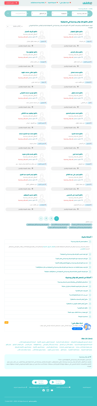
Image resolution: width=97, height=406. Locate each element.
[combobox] (79, 13)
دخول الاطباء (10, 3)
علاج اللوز (8, 345)
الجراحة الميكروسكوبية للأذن (27, 342)
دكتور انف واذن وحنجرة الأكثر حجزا (60, 225)
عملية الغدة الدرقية (86, 350)
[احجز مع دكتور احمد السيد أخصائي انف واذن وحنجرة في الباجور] (87, 137)
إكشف (90, 9)
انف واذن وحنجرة (83, 9)
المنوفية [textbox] (63, 14)
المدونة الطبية (52, 3)
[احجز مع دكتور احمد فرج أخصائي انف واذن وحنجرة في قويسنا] (87, 157)
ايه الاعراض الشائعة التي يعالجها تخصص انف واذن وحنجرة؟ (73, 282)
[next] (41, 218)
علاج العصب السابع (18, 345)
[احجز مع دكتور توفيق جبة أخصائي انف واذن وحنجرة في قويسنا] (42, 55)
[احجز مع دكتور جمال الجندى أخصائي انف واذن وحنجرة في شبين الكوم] (87, 55)
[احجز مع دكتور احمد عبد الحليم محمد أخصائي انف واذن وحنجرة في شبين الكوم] (42, 137)
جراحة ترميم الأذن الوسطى (50, 345)
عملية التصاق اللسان (52, 347)
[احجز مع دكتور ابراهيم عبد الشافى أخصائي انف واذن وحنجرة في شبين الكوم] (42, 116)
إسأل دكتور (76, 329)
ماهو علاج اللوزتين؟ (82, 308)
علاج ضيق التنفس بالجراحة (66, 347)
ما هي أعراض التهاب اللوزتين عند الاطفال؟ (77, 304)
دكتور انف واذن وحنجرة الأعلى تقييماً (81, 225)
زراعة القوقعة (37, 345)
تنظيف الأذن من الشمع (66, 345)
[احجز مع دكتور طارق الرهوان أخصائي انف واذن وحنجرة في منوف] (87, 35)
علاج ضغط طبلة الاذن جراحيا (84, 347)
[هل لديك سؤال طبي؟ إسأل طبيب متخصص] (87, 326)
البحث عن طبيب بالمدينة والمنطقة (38, 387)
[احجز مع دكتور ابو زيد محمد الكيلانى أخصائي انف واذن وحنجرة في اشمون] (42, 96)
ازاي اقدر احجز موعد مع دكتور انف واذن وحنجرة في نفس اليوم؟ (72, 259)
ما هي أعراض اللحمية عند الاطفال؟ (79, 299)
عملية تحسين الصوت (53, 350)
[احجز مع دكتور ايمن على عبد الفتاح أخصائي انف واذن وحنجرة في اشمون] (87, 178)
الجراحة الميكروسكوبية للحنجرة (83, 345)
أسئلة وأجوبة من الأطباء (62, 387)
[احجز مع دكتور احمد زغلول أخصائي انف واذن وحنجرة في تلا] (87, 96)
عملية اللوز (64, 350)
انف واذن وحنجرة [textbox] (82, 14)
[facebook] (44, 390)
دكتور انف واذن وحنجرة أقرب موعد (57, 228)
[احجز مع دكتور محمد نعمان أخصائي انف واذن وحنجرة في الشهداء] (87, 76)
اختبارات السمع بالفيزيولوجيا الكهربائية (81, 342)
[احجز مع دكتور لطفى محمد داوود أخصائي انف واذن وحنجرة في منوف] (42, 76)
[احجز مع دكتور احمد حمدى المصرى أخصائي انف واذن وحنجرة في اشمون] (87, 116)
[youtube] (53, 390)
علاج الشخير (28, 345)
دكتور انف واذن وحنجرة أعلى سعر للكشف (80, 228)
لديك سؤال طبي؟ (64, 3)
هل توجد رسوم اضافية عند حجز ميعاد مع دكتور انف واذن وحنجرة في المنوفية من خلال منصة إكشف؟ (62, 267)
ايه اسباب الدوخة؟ (83, 317)
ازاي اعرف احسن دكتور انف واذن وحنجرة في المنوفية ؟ (74, 254)
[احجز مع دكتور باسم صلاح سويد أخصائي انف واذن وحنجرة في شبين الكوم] (42, 157)
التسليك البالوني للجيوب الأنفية (46, 342)
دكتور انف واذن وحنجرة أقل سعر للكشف (38, 225)
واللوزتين (82, 249)
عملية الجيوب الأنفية (39, 347)
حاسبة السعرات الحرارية (20, 387)
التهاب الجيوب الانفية (49, 247)
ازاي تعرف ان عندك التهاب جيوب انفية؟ (78, 312)
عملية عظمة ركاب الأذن (24, 350)
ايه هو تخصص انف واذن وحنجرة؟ (79, 242)
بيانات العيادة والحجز (70, 46)
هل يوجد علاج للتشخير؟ (81, 291)
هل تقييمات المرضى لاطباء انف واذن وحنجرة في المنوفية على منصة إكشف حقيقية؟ (66, 272)
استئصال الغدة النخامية (62, 342)
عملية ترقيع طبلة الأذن (39, 350)
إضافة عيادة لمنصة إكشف (38, 3)
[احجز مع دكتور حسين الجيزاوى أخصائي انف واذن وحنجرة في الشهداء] (42, 198)
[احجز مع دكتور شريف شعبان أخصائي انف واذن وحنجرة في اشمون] (42, 35)
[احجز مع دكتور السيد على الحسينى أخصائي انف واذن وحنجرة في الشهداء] (87, 198)
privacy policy (33, 401)
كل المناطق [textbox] (42, 14)
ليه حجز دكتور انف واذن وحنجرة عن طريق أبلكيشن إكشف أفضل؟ (71, 263)
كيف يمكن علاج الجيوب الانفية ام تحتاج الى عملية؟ (75, 286)
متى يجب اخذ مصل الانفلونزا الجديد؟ (78, 295)
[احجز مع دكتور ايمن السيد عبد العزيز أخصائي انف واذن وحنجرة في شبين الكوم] (42, 178)
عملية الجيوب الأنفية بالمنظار (23, 347)
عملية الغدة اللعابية (74, 350)
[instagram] (48, 390)
